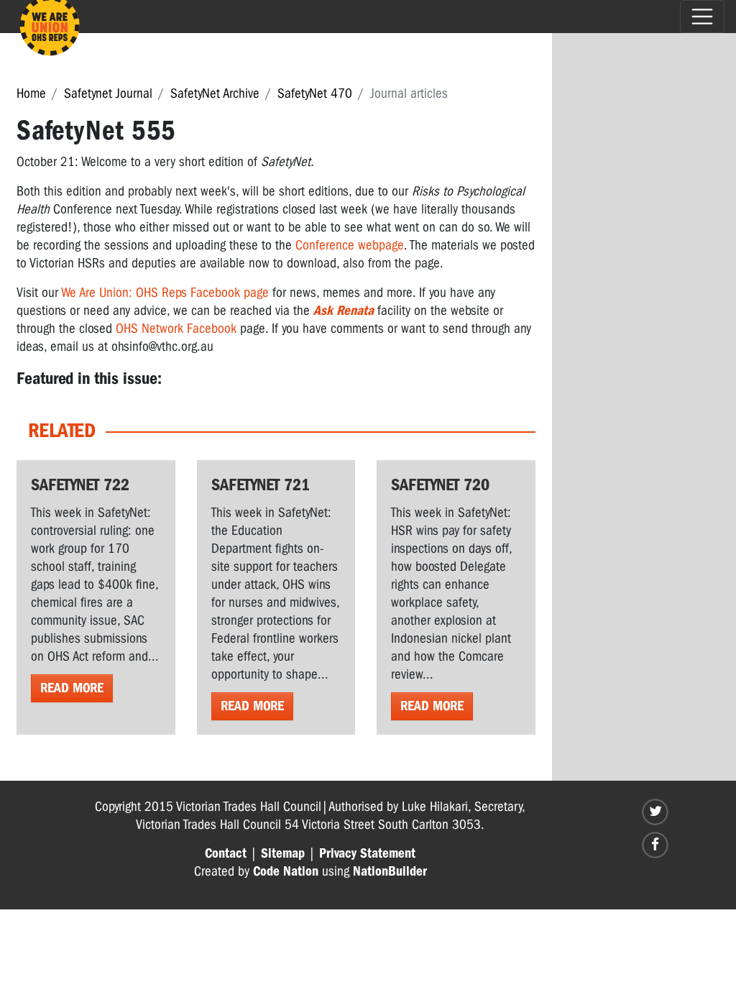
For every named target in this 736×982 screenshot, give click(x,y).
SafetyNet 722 (80, 484)
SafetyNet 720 (440, 484)
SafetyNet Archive (214, 93)
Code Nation (285, 871)
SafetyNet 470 (314, 93)
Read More (72, 688)
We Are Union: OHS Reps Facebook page (165, 292)
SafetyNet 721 (260, 484)
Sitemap (283, 853)
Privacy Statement (367, 853)
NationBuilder (390, 871)
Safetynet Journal (108, 93)
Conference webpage (349, 245)
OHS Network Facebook (176, 328)
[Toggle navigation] (702, 16)
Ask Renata (343, 310)
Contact (226, 853)
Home (31, 93)
